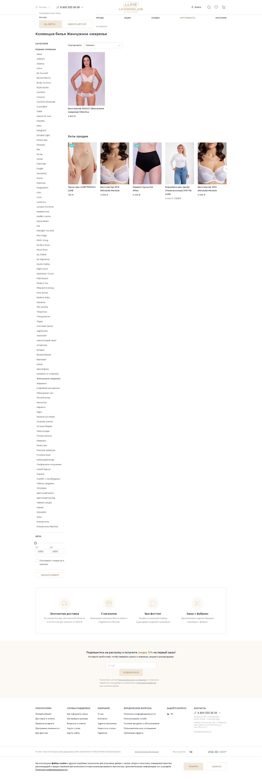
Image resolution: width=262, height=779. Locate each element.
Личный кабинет (43, 714)
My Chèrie (41, 255)
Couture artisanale (46, 102)
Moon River (42, 250)
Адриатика (42, 331)
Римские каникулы (46, 450)
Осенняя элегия (45, 422)
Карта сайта (73, 733)
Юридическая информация (147, 752)
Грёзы (40, 364)
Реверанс (41, 441)
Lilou (39, 193)
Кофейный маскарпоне (48, 388)
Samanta (41, 302)
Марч (39, 412)
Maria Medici (43, 221)
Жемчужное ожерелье (48, 379)
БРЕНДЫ (100, 18)
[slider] (49, 543)
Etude (40, 154)
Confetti (41, 92)
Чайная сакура (44, 503)
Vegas (40, 321)
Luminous (41, 202)
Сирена (40, 474)
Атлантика (42, 345)
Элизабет (42, 512)
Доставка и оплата (45, 719)
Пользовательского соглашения (132, 680)
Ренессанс (42, 445)
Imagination (42, 188)
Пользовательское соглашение (140, 728)
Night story (42, 269)
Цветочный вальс (45, 493)
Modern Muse (43, 245)
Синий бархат (44, 469)
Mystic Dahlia (43, 264)
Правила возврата (44, 724)
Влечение (41, 360)
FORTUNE (41, 164)
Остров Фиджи (44, 426)
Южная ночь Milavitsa (47, 527)
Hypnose (41, 183)
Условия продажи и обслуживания (141, 724)
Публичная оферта (133, 733)
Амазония (41, 336)
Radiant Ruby (43, 297)
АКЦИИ (127, 18)
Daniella (40, 121)
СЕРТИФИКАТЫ (187, 18)
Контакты (102, 719)
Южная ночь (43, 522)
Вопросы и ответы (76, 724)
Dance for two (44, 116)
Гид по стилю (73, 728)
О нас (101, 714)
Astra (39, 68)
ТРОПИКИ (41, 488)
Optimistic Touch (45, 274)
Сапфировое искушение (49, 464)
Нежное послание (46, 417)
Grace (40, 178)
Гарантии (102, 733)
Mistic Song (42, 240)
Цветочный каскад (46, 498)
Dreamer (41, 145)
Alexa (39, 54)
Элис (39, 517)
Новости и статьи (107, 728)
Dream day (42, 140)
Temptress (42, 312)
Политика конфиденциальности (140, 714)
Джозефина (43, 369)
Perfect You (42, 283)
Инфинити (42, 383)
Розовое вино (44, 455)
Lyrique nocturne (45, 207)
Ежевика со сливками (48, 374)
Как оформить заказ (77, 714)
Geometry (42, 173)
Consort (41, 97)
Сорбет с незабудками (48, 479)
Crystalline (42, 107)
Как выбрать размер (77, 719)
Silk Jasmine (42, 307)
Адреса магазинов (107, 724)
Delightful (41, 130)
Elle (38, 150)
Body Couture (44, 83)
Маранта (41, 407)
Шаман (40, 507)
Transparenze (43, 317)
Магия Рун (42, 403)
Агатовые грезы (45, 326)
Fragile (40, 169)
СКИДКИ (155, 18)
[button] (42, 7)
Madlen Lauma (44, 216)
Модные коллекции (45, 49)
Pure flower (42, 293)
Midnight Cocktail (45, 231)
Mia (38, 226)
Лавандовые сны (45, 393)
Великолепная (44, 355)
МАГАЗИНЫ (221, 18)
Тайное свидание (45, 484)
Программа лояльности (47, 728)
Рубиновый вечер (45, 460)
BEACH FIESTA (44, 78)
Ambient (41, 59)
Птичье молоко (44, 436)
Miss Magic (42, 236)
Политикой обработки (146, 683)
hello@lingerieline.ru (203, 732)
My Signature (43, 259)
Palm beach (42, 278)
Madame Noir (43, 212)
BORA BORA (43, 88)
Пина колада (43, 431)
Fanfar (40, 159)
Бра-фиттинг (41, 733)
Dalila (39, 111)
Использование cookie (135, 719)
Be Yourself (42, 73)
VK (171, 714)
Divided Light (43, 135)
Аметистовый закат (46, 340)
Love (39, 197)
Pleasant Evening (45, 288)
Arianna (40, 64)
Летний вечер (43, 398)
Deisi (39, 126)
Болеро (40, 350)
